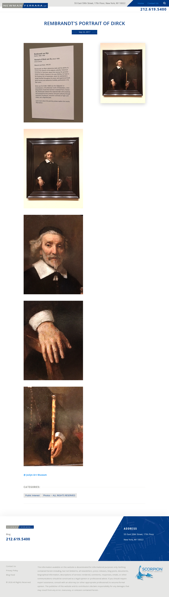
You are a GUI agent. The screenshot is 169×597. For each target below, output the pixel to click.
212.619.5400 (153, 10)
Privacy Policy (12, 571)
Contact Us (153, 3)
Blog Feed (10, 575)
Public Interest (32, 496)
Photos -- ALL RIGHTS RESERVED (59, 496)
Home (141, 3)
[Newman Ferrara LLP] (25, 5)
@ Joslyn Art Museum (35, 475)
